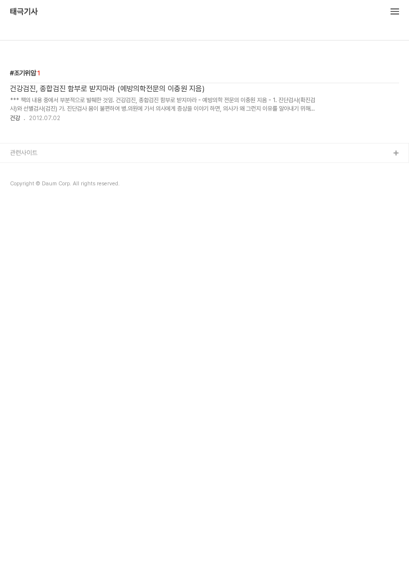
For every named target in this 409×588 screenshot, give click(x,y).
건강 (15, 118)
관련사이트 (23, 152)
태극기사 (24, 11)
